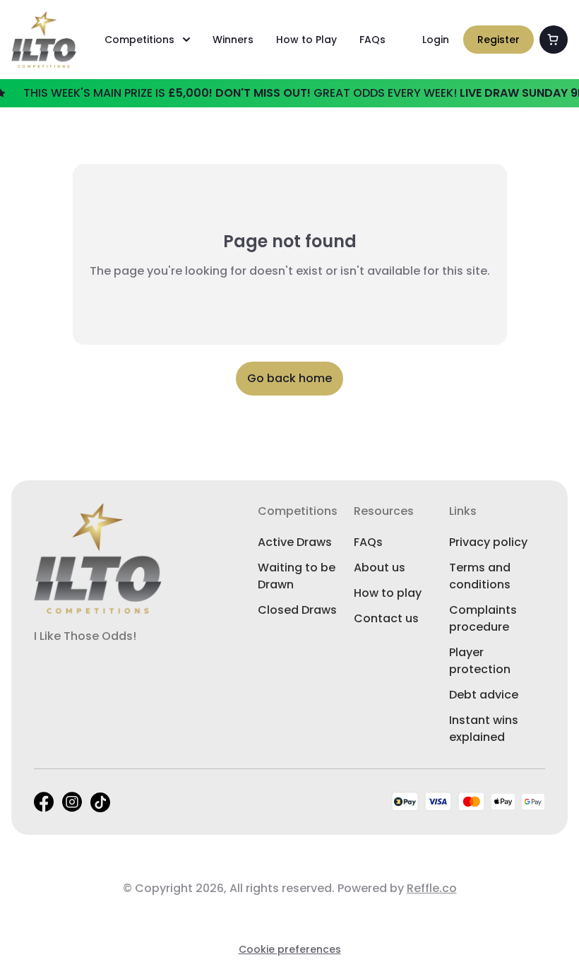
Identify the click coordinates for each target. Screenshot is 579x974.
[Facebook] (44, 802)
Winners (233, 39)
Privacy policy (488, 542)
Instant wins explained (483, 728)
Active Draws (295, 542)
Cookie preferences (290, 949)
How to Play (306, 39)
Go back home (289, 378)
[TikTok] (100, 802)
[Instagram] (72, 802)
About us (379, 567)
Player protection (480, 660)
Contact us (386, 618)
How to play (388, 593)
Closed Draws (297, 610)
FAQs (372, 39)
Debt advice (483, 695)
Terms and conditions (480, 576)
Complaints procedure (483, 618)
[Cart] (553, 39)
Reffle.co (432, 888)
